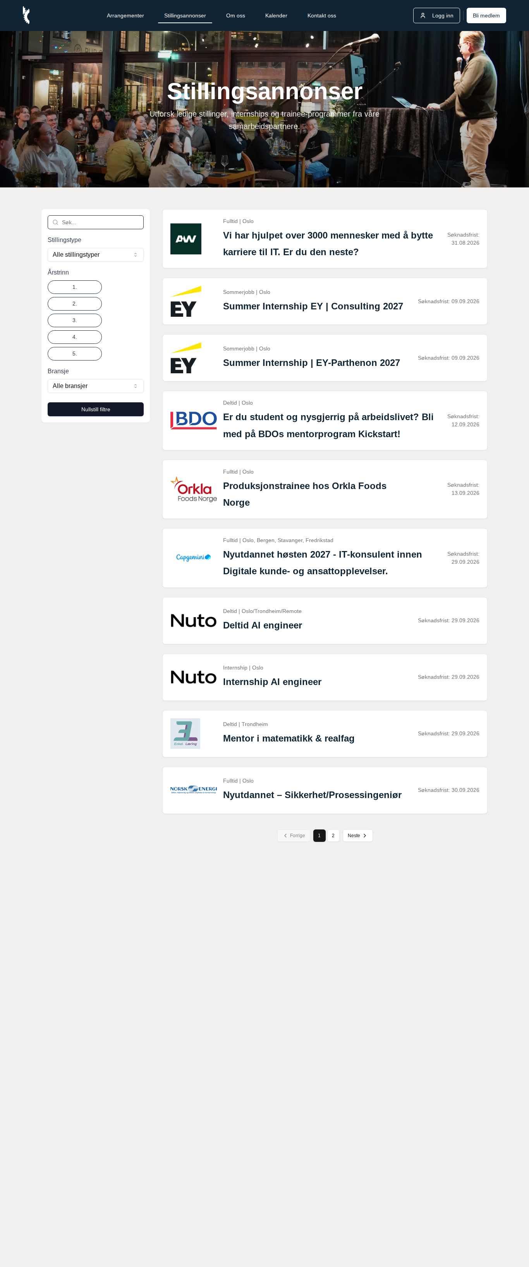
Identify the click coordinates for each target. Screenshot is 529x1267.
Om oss (235, 15)
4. (74, 337)
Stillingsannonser (185, 15)
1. (74, 287)
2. (74, 303)
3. (74, 320)
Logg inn (442, 15)
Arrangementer (125, 15)
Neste (354, 835)
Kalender (276, 15)
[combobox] (96, 255)
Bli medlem (486, 15)
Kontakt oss (321, 15)
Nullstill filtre (95, 409)
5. (74, 353)
